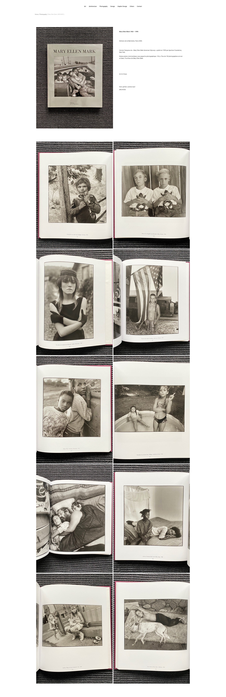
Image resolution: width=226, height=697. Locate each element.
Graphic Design (122, 6)
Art (85, 6)
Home (37, 14)
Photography (103, 6)
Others (132, 6)
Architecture (93, 6)
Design (112, 6)
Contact (139, 6)
